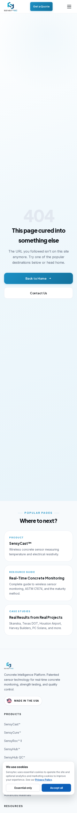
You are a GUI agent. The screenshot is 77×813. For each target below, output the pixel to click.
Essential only (23, 787)
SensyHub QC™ (14, 757)
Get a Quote (41, 6)
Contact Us (38, 293)
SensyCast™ (12, 724)
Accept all (56, 787)
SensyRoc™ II (13, 741)
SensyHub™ (12, 749)
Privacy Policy (43, 779)
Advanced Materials (17, 795)
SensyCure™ (12, 732)
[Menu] (69, 6)
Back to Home (36, 278)
